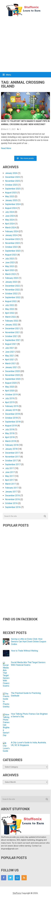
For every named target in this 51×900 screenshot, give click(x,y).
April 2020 (10, 390)
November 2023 (12, 243)
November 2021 (12, 332)
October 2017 (11, 460)
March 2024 (10, 227)
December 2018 (12, 414)
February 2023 (11, 278)
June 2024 (10, 216)
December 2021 (12, 328)
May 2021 (9, 355)
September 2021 (13, 340)
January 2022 (11, 324)
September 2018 (13, 421)
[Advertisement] (25, 44)
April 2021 (10, 359)
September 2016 (13, 507)
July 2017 (9, 468)
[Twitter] (10, 877)
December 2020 (12, 371)
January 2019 (11, 410)
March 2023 (10, 274)
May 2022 (9, 309)
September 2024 (13, 204)
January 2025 (11, 200)
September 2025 (13, 188)
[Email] (17, 877)
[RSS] (24, 877)
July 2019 (9, 398)
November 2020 (12, 375)
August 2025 (11, 192)
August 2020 (11, 383)
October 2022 (11, 293)
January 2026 (11, 173)
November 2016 (12, 499)
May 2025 (9, 196)
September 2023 (13, 251)
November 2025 (12, 181)
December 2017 (12, 453)
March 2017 (10, 484)
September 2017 (13, 464)
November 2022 (12, 289)
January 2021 (11, 367)
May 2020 (9, 387)
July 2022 (9, 305)
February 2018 (11, 445)
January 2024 (11, 235)
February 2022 (11, 321)
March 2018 (10, 441)
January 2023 (11, 282)
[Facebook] (3, 877)
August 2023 (11, 254)
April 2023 (10, 270)
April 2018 (10, 437)
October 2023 (11, 247)
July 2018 (9, 429)
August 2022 (11, 301)
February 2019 (11, 406)
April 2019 (10, 402)
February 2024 (11, 231)
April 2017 (10, 480)
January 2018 (11, 449)
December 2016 (12, 495)
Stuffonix (17, 893)
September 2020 (13, 379)
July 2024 (9, 212)
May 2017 (9, 476)
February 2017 (11, 488)
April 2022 (10, 313)
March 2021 (10, 363)
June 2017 (10, 472)
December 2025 (12, 177)
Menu (8, 75)
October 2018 (11, 418)
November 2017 (12, 456)
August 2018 (11, 425)
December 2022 (12, 286)
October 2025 (11, 185)
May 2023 (9, 266)
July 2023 (9, 258)
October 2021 (11, 336)
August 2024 (11, 208)
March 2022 (10, 317)
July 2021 (9, 348)
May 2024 (9, 220)
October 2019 (11, 394)
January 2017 (11, 491)
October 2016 (11, 503)
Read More (6, 148)
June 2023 (10, 262)
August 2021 (11, 344)
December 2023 (12, 239)
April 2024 (10, 223)
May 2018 (9, 433)
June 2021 (10, 352)
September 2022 (13, 297)
